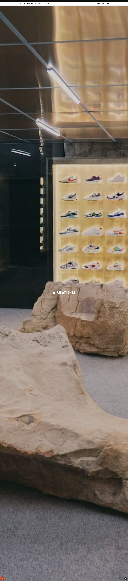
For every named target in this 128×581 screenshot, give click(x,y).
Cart (108, 3)
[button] (62, 578)
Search (98, 3)
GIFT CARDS (47, 3)
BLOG (35, 3)
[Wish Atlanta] (20, 3)
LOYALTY (43, 3)
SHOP (24, 3)
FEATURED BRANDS (30, 3)
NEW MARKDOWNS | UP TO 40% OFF (64, 1)
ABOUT (39, 3)
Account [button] (102, 3)
